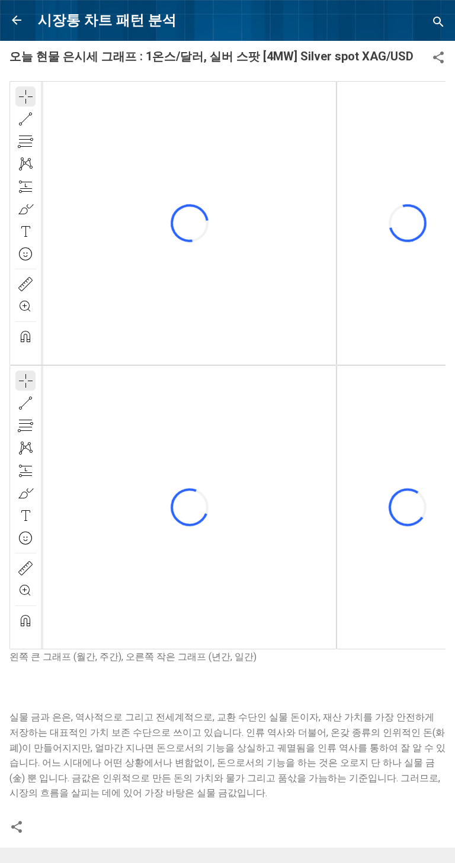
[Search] (438, 24)
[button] (438, 59)
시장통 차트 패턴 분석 (107, 20)
